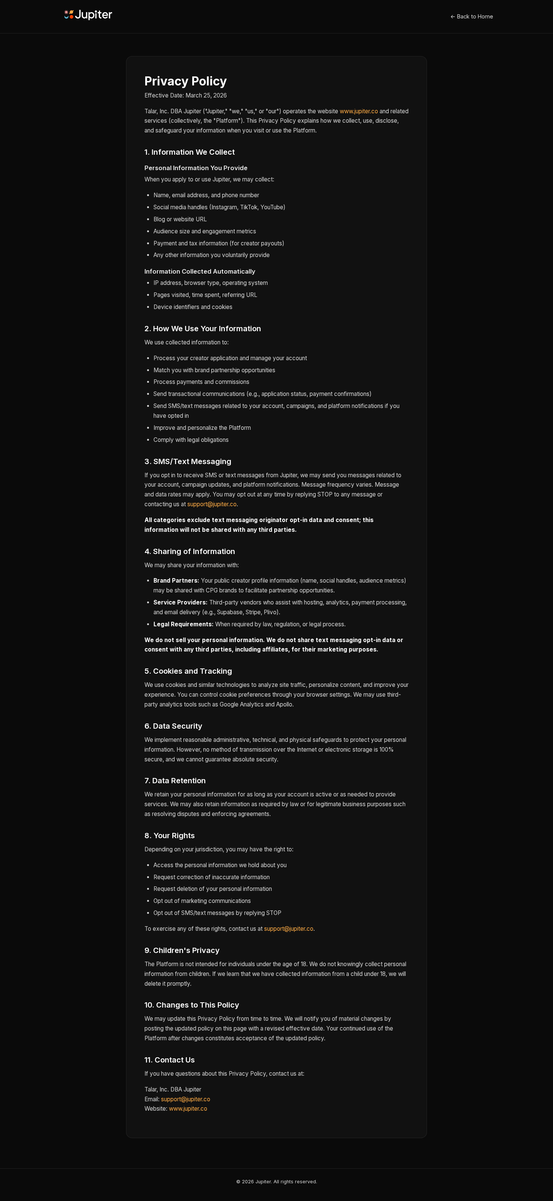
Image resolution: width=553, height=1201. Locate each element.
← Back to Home (471, 16)
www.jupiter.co (359, 111)
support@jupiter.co (212, 504)
